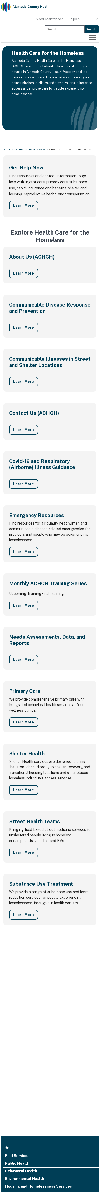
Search (91, 29)
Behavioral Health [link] (21, 1171)
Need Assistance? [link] (49, 19)
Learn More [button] (23, 205)
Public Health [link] (17, 1164)
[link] (25, 7)
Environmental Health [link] (24, 1179)
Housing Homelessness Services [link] (25, 149)
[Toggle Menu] (92, 37)
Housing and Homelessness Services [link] (38, 1187)
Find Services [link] (17, 1156)
